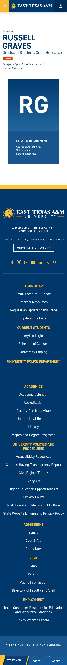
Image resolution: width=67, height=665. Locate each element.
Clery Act (33, 481)
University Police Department (33, 361)
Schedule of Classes (33, 344)
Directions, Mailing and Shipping (33, 645)
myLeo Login (33, 335)
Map (33, 566)
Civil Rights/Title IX (33, 473)
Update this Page (33, 318)
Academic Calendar (33, 394)
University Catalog (33, 352)
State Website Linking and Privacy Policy (33, 513)
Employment (33, 599)
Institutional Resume (33, 418)
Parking (33, 574)
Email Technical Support (33, 294)
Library (33, 427)
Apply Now (34, 548)
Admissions (34, 524)
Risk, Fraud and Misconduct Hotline (33, 505)
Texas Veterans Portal (33, 620)
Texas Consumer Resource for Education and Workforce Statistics (34, 609)
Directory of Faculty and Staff (33, 590)
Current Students (33, 327)
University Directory (33, 247)
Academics (33, 386)
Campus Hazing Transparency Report (33, 464)
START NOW (14, 660)
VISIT (36, 661)
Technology (33, 286)
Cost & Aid (33, 540)
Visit (33, 558)
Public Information (33, 582)
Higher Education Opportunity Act (33, 489)
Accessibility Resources (33, 456)
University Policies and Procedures (33, 446)
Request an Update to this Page (33, 310)
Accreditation (33, 402)
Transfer (33, 532)
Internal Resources (33, 302)
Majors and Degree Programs (33, 435)
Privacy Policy (33, 497)
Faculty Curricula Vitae (33, 410)
